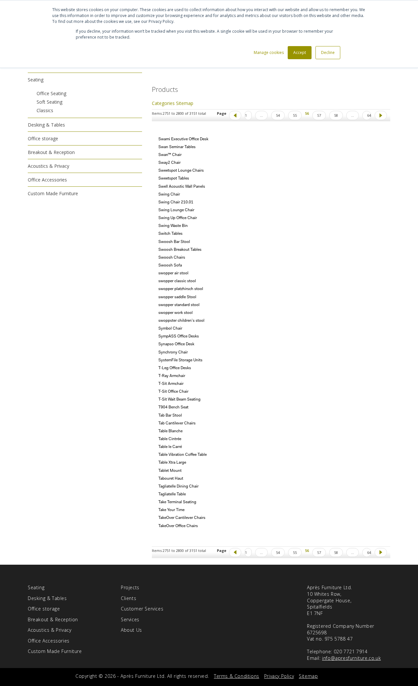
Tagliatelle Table (172, 494)
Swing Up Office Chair (177, 218)
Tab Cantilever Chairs (177, 423)
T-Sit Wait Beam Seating (179, 400)
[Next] (381, 115)
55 (295, 115)
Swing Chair (169, 195)
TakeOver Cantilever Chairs (181, 518)
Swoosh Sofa (170, 265)
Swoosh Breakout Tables (179, 250)
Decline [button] (328, 52)
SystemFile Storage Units (180, 360)
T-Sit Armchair (171, 384)
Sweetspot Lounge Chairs (181, 171)
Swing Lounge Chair (176, 210)
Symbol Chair (170, 329)
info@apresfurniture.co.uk (351, 658)
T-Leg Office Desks (174, 368)
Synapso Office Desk (176, 344)
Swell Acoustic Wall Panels (181, 187)
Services (130, 619)
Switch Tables (170, 234)
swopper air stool (173, 273)
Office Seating (51, 93)
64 (369, 115)
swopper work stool (175, 313)
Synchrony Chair (173, 352)
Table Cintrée (169, 439)
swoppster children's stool (181, 321)
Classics (45, 110)
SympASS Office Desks (178, 336)
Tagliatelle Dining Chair (178, 487)
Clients (128, 598)
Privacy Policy (279, 676)
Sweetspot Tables (173, 178)
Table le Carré (170, 447)
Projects (130, 587)
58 (336, 115)
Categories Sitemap (172, 103)
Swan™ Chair (170, 155)
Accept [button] (299, 52)
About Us (131, 630)
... (261, 115)
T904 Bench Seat (173, 407)
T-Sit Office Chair (173, 392)
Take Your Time (171, 510)
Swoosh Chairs (171, 258)
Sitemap (308, 676)
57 (319, 115)
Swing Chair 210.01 (175, 202)
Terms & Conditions (236, 676)
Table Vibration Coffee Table (182, 455)
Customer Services (142, 609)
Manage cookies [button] (269, 52)
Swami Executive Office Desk (183, 139)
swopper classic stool (177, 281)
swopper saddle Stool (177, 297)
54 (278, 115)
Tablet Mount (170, 471)
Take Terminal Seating (177, 502)
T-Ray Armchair (171, 376)
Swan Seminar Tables (177, 147)
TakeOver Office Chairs (178, 526)
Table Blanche (170, 431)
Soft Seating (49, 102)
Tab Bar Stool (170, 416)
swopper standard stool (179, 305)
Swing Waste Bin (173, 226)
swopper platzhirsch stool (180, 289)
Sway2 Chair (169, 163)
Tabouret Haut (170, 479)
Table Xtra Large (172, 463)
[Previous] (235, 115)
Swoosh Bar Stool (174, 242)
